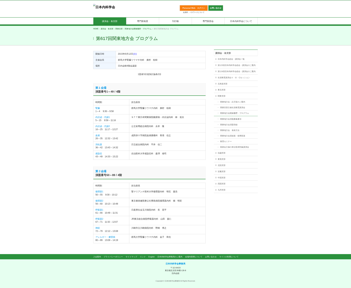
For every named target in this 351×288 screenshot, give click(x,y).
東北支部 (221, 90)
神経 (97, 228)
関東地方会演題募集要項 (230, 119)
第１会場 (100, 87)
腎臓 (97, 108)
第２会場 (100, 171)
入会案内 (97, 257)
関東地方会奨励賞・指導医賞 (232, 136)
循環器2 (99, 201)
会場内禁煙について (193, 257)
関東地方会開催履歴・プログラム (234, 113)
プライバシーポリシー (113, 257)
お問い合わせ (211, 257)
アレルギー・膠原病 (105, 237)
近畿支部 (221, 171)
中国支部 (221, 178)
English (151, 257)
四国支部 (221, 184)
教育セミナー (226, 141)
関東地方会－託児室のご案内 (232, 102)
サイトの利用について (229, 257)
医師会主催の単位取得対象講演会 (234, 147)
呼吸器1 (99, 210)
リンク (143, 257)
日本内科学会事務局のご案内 (169, 257)
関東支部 (221, 96)
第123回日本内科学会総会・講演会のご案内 (237, 65)
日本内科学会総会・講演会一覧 (231, 59)
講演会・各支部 (223, 53)
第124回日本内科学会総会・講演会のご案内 (237, 71)
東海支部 (221, 159)
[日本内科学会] (104, 7)
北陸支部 (221, 165)
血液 (97, 135)
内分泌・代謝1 (102, 117)
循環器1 (99, 191)
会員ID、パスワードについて (193, 12)
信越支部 (221, 153)
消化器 (98, 144)
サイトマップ (131, 257)
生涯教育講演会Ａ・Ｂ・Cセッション (234, 77)
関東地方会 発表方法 (229, 130)
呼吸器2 (99, 219)
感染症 (98, 153)
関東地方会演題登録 (228, 125)
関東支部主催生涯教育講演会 (232, 107)
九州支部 (221, 190)
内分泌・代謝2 (102, 126)
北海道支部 (222, 84)
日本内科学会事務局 (175, 263)
